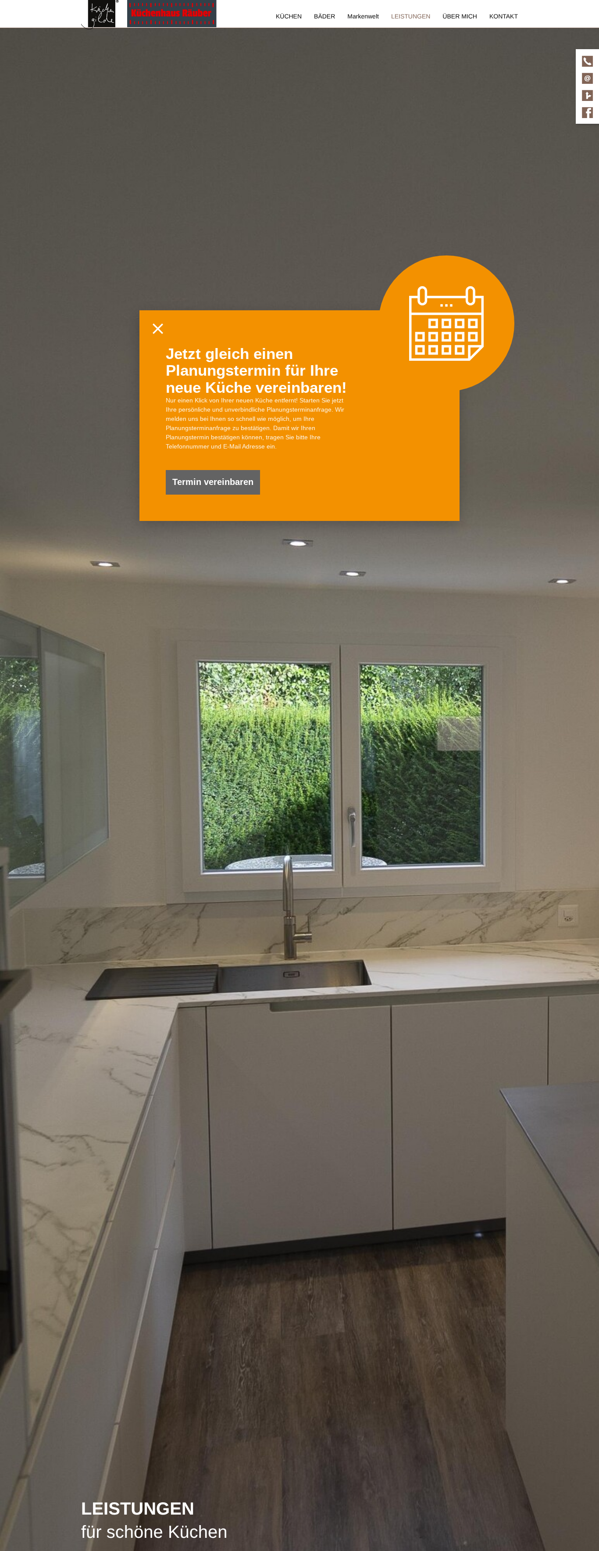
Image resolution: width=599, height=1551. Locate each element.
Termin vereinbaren (212, 482)
